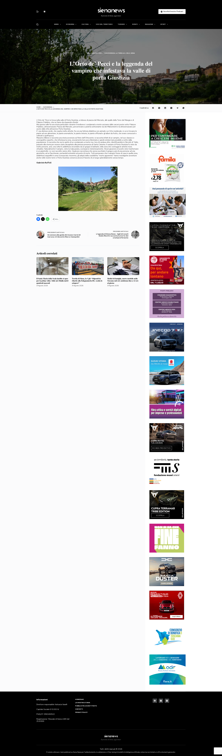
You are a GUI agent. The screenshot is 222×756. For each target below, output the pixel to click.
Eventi (135, 24)
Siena (133, 53)
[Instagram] (161, 701)
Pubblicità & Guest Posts (86, 706)
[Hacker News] (171, 108)
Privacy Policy (81, 712)
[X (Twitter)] (159, 108)
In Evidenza (110, 53)
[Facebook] (153, 108)
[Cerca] (37, 24)
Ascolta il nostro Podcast (173, 11)
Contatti (79, 709)
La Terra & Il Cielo (123, 53)
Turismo (121, 24)
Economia (70, 24)
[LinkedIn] (165, 108)
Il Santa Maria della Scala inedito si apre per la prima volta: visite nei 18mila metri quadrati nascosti (52, 280)
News (56, 24)
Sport (163, 24)
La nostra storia (82, 703)
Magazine (149, 24)
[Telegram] (177, 108)
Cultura (85, 24)
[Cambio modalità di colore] (44, 11)
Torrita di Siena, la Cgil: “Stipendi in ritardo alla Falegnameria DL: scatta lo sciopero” (87, 280)
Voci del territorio (104, 24)
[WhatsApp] (183, 108)
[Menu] (37, 11)
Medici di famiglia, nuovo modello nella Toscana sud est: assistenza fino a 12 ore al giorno (122, 280)
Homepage (79, 699)
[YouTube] (167, 701)
